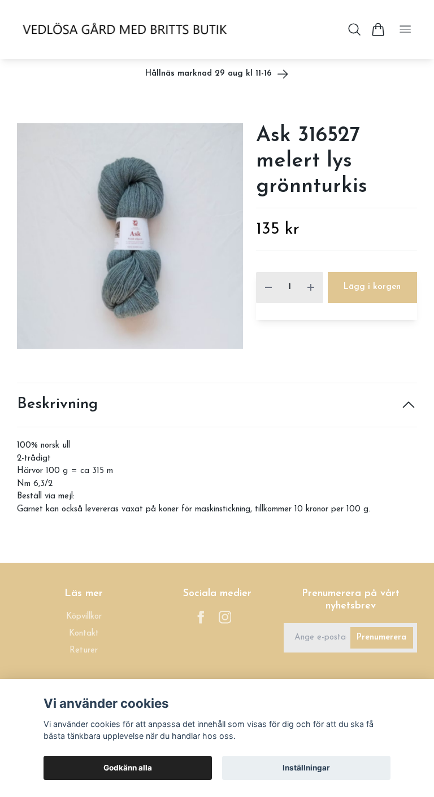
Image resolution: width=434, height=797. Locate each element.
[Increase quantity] (311, 288)
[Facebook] (200, 617)
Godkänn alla (127, 767)
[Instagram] (225, 617)
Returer (84, 650)
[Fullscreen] (130, 236)
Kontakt (84, 633)
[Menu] (405, 29)
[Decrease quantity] (268, 288)
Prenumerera (381, 637)
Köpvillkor (84, 616)
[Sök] (354, 29)
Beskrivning (57, 404)
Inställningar (306, 767)
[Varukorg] (377, 29)
